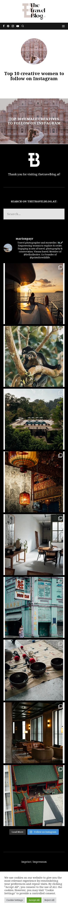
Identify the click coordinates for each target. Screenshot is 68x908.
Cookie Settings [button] (14, 900)
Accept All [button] (34, 900)
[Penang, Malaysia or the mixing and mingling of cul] (34, 607)
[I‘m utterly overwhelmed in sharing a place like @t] (34, 419)
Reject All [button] (49, 900)
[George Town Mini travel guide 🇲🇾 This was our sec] (34, 481)
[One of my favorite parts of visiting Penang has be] (34, 544)
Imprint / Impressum (34, 861)
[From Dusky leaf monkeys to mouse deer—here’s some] (34, 356)
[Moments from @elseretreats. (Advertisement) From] (34, 670)
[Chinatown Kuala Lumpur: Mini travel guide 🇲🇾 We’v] (34, 795)
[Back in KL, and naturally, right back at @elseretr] (34, 732)
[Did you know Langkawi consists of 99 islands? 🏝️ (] (34, 293)
